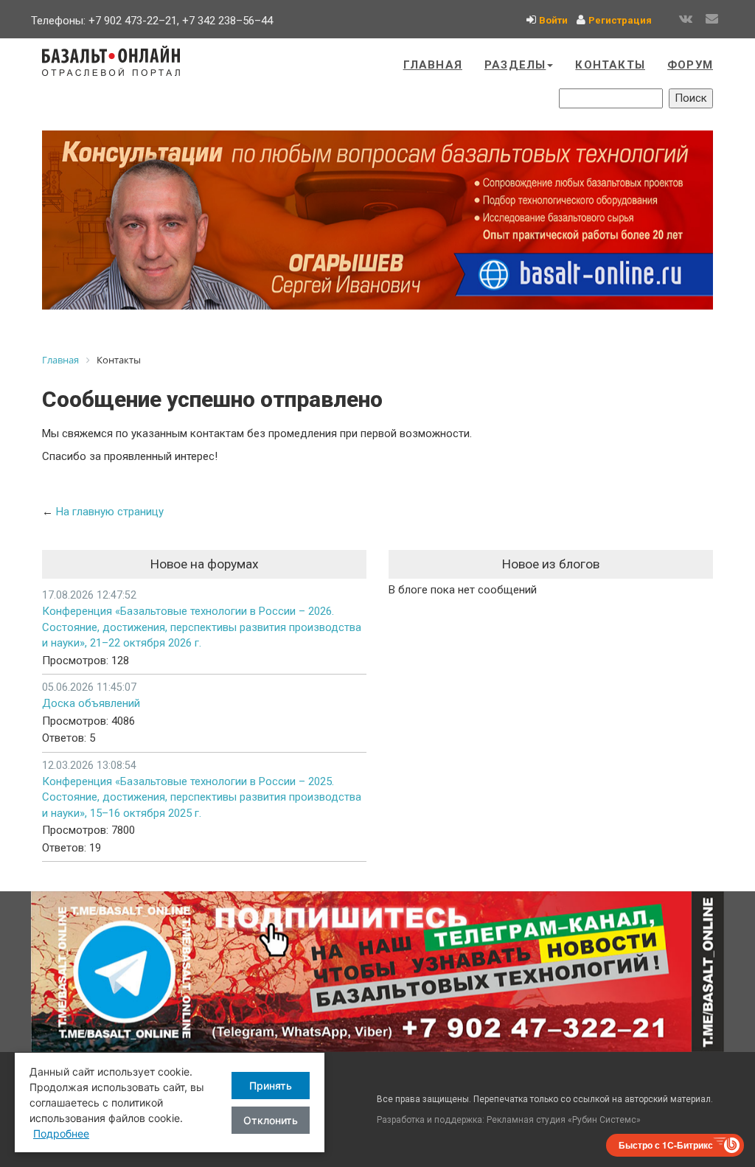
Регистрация (620, 20)
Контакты (610, 65)
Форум (690, 65)
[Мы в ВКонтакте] (685, 19)
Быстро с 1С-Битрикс (666, 1145)
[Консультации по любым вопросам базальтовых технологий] (377, 220)
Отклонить (270, 1120)
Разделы (515, 65)
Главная (432, 65)
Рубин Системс (604, 1120)
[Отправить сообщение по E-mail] (712, 19)
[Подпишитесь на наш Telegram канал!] (377, 971)
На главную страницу (110, 511)
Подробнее (61, 1133)
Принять (270, 1085)
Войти (553, 20)
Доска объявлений (91, 703)
